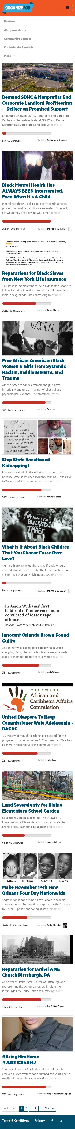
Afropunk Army (15, 30)
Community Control (17, 39)
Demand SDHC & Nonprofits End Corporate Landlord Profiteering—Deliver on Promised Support (37, 103)
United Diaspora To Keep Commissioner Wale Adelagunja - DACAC (37, 723)
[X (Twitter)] (61, 1121)
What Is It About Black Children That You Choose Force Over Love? (36, 553)
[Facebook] (52, 1121)
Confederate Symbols (18, 48)
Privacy (40, 1121)
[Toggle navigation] (68, 8)
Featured (10, 22)
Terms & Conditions (15, 1121)
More (8, 56)
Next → (49, 1108)
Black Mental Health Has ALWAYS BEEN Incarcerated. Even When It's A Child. (32, 191)
